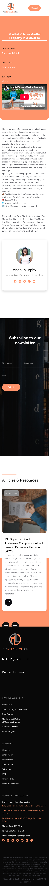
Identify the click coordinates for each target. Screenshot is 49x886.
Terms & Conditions (10, 783)
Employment (7, 755)
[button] (44, 8)
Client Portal (7, 764)
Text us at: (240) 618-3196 (13, 831)
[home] (11, 8)
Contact (34, 8)
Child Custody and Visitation (14, 709)
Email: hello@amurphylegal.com (16, 835)
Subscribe (6, 769)
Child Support (8, 714)
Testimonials (7, 759)
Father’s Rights (8, 731)
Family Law (6, 704)
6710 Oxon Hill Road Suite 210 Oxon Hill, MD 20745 (24, 806)
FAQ (4, 774)
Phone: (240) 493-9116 (12, 826)
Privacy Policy (8, 779)
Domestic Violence (10, 726)
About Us (6, 750)
